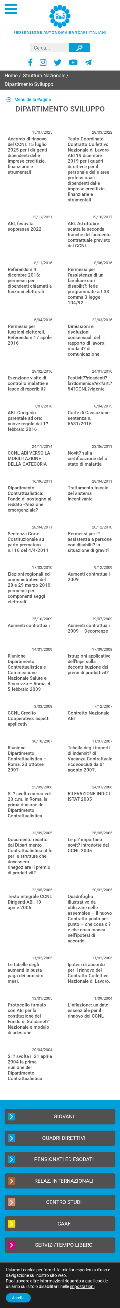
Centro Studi (64, 1202)
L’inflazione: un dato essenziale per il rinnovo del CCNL (88, 1010)
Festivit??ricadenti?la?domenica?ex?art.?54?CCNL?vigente (90, 383)
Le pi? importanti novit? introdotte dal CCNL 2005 (88, 845)
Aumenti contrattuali (29, 625)
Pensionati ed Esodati (64, 1159)
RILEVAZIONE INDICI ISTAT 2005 (89, 796)
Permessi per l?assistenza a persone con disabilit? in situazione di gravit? (90, 542)
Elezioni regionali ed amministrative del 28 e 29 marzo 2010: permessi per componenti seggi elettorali (30, 588)
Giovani (64, 1116)
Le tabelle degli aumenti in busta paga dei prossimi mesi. (26, 973)
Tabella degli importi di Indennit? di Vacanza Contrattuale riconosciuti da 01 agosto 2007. (90, 759)
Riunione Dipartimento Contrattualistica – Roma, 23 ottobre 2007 (27, 759)
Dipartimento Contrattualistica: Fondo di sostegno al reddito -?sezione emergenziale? (29, 499)
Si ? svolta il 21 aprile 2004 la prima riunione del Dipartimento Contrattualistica (30, 1067)
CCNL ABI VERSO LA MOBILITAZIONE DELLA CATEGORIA (29, 458)
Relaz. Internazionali (64, 1181)
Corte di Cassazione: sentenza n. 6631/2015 (89, 418)
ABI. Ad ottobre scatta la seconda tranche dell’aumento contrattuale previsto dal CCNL (89, 235)
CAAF (64, 1224)
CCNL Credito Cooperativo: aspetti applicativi (29, 718)
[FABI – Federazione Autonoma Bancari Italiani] (60, 19)
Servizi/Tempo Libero (64, 1245)
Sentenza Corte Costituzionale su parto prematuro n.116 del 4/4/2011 (28, 542)
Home (11, 76)
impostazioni (82, 1286)
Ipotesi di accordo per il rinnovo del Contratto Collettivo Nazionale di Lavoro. (89, 973)
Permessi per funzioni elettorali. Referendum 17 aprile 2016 (30, 335)
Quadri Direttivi (64, 1138)
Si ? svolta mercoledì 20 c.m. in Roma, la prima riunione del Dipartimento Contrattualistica (29, 805)
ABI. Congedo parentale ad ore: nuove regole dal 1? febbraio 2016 (28, 421)
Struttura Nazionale (44, 76)
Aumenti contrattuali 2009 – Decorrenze (89, 628)
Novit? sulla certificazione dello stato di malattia (87, 458)
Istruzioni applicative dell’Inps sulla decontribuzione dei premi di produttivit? (89, 664)
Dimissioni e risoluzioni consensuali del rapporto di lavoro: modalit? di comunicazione (87, 340)
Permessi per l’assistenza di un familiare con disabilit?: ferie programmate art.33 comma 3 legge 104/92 (88, 286)
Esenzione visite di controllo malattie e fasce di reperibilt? (28, 383)
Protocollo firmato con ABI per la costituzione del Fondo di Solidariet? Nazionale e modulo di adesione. (28, 1018)
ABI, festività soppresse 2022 (25, 226)
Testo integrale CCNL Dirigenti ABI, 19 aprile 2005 (30, 902)
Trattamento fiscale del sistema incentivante (88, 493)
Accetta (18, 1298)
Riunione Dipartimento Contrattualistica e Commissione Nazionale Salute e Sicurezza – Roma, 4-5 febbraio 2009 (30, 672)
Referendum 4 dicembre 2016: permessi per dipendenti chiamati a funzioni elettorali (30, 280)
